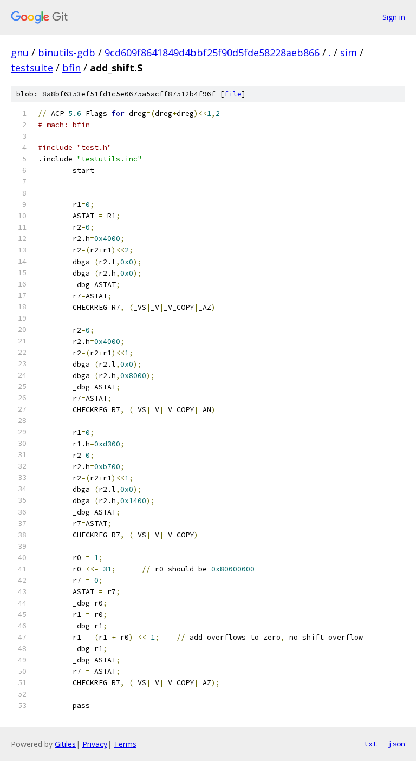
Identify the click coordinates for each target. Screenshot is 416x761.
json (396, 744)
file (233, 94)
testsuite (32, 67)
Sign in (393, 17)
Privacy (94, 744)
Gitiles (65, 744)
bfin (71, 67)
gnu (20, 52)
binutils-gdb (66, 52)
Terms (125, 744)
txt (370, 744)
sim (348, 52)
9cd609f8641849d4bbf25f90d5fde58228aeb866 (212, 52)
